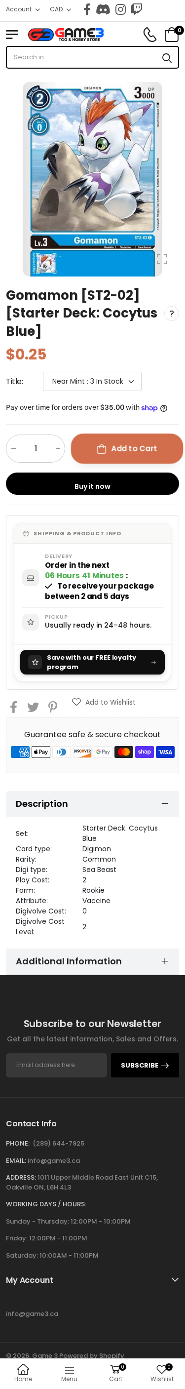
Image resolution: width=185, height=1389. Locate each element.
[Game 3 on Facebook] (87, 9)
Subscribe (139, 1065)
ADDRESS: (21, 1177)
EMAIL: (16, 1160)
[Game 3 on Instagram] (120, 9)
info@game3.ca (54, 1160)
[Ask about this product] (171, 313)
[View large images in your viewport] (162, 259)
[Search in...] (167, 57)
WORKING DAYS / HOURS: (46, 1204)
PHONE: (18, 1143)
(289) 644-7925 (58, 1143)
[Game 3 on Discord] (103, 9)
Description (42, 803)
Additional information (69, 961)
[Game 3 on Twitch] (137, 9)
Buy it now (92, 486)
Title (14, 381)
